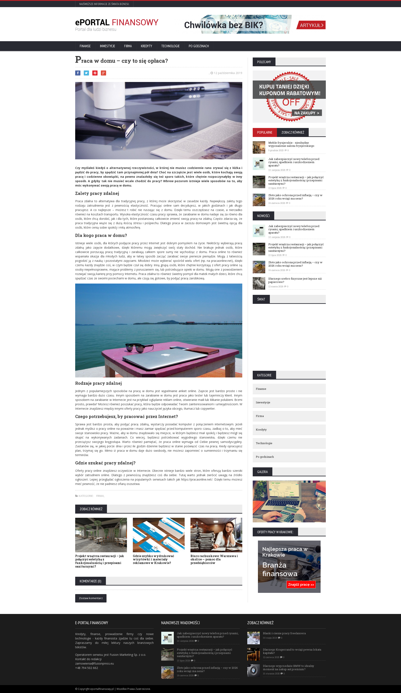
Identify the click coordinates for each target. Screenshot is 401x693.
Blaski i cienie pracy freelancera (284, 633)
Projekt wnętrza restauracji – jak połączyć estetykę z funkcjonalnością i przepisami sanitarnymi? (99, 561)
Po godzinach (199, 46)
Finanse (85, 46)
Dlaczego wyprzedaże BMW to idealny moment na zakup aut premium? (288, 667)
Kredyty (146, 46)
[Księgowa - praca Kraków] (289, 542)
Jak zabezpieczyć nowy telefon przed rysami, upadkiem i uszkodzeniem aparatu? (293, 162)
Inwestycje (107, 46)
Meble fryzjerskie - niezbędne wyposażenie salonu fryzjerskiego (291, 144)
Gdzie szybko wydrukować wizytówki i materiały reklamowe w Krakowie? (153, 559)
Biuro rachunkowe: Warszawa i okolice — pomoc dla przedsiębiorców (214, 559)
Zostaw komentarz (91, 598)
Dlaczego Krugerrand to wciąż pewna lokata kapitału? (292, 651)
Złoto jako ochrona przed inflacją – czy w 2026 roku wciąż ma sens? (295, 196)
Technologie (170, 46)
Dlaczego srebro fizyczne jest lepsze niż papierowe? (295, 280)
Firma (128, 46)
